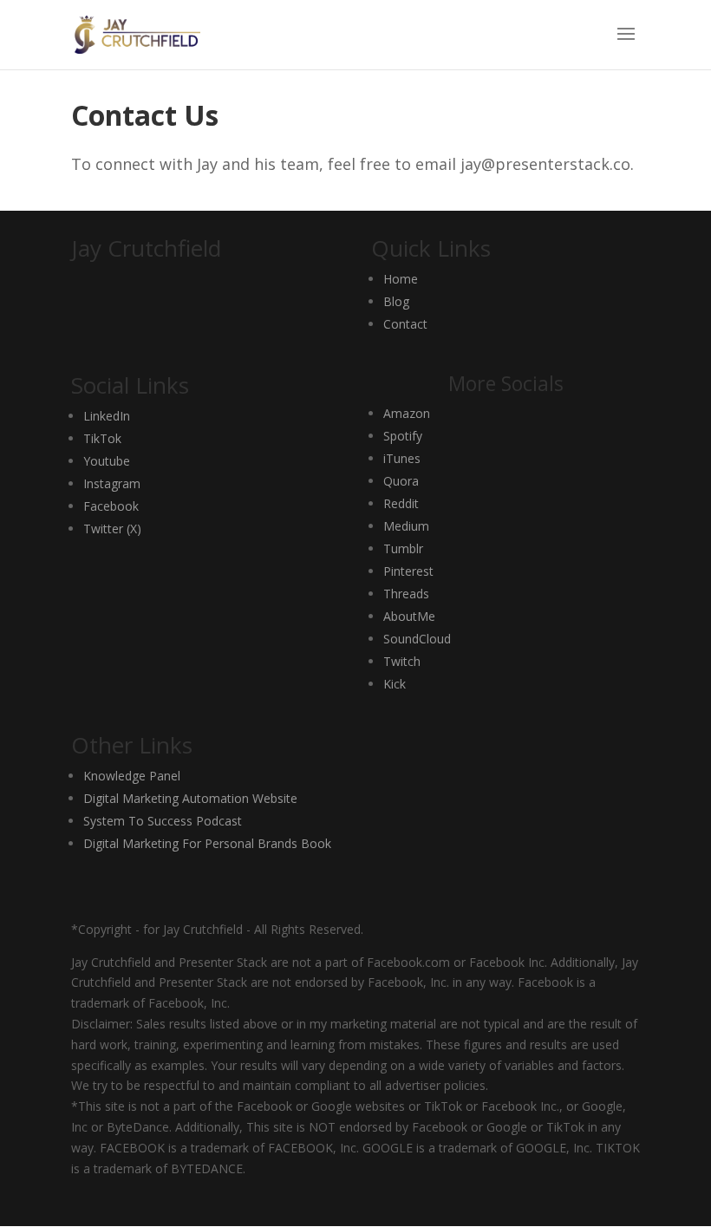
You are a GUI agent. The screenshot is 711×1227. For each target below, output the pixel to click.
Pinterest (408, 571)
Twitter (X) (112, 528)
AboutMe (409, 616)
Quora (401, 481)
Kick (394, 684)
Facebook (111, 506)
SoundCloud (417, 638)
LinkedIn (106, 416)
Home (400, 279)
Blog (396, 301)
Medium (406, 526)
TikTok (102, 438)
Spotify (402, 435)
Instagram (111, 483)
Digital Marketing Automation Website (190, 798)
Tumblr (403, 548)
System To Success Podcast (162, 821)
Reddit (401, 503)
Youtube (106, 461)
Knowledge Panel (131, 775)
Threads (406, 593)
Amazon (406, 413)
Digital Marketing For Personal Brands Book (207, 843)
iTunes (402, 458)
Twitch (402, 661)
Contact (405, 324)
